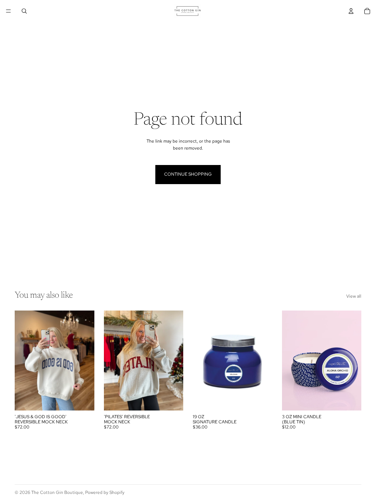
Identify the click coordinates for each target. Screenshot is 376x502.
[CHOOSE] (83, 399)
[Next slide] (86, 360)
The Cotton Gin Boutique (57, 492)
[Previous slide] (23, 360)
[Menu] (8, 11)
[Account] (351, 11)
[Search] (24, 11)
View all (353, 296)
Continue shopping (188, 174)
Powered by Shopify (104, 492)
